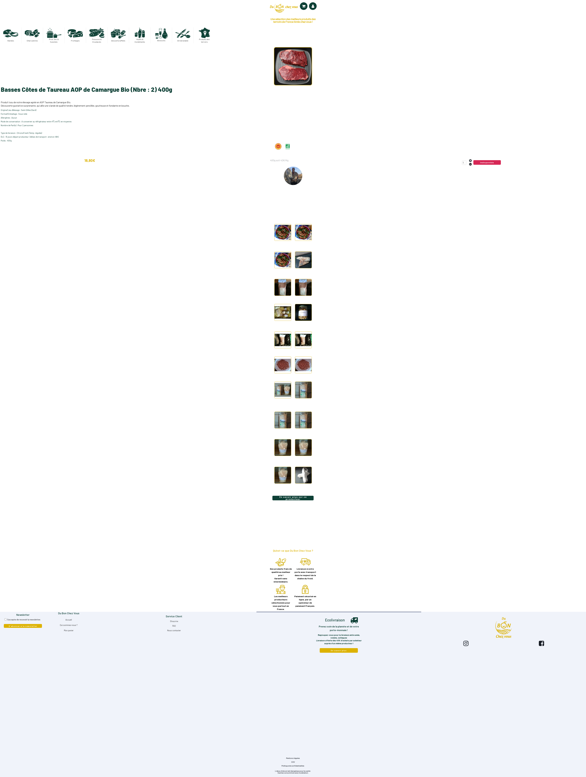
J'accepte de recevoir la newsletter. (24, 619)
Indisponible (487, 162)
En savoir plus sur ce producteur (293, 498)
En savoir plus (339, 650)
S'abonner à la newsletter (23, 626)
